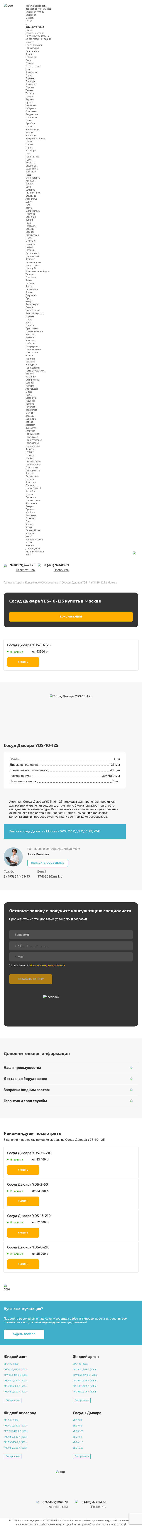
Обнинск (30, 485)
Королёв (30, 316)
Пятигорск (31, 407)
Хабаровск (31, 108)
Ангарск (30, 301)
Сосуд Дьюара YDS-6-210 (28, 1247)
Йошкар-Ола (32, 268)
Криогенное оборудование (41, 582)
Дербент (29, 452)
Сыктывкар (31, 277)
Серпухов (30, 431)
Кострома (30, 259)
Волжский (31, 217)
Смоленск (30, 214)
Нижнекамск (32, 289)
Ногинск (30, 545)
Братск (29, 292)
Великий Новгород (35, 313)
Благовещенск (33, 304)
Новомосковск (33, 434)
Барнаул (30, 99)
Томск (28, 120)
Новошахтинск (33, 500)
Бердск (29, 542)
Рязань (29, 132)
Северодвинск (33, 346)
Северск (29, 506)
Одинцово (31, 419)
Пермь (29, 75)
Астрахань (31, 135)
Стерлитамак (32, 253)
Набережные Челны (35, 138)
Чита (28, 205)
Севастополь (32, 168)
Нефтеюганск (32, 443)
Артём (29, 527)
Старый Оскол (33, 310)
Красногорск (32, 410)
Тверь (28, 175)
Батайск (29, 458)
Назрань (30, 479)
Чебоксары (31, 150)
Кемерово (30, 126)
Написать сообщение (48, 862)
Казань (29, 54)
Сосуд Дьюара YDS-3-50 (27, 1184)
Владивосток (32, 114)
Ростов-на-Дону (33, 66)
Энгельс (29, 307)
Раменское (31, 497)
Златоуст (30, 373)
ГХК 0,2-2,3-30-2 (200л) (15, 1369)
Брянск (29, 183)
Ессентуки (30, 518)
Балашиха (31, 171)
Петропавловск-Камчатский (33, 351)
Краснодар (31, 84)
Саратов (30, 87)
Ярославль (31, 111)
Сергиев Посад (33, 530)
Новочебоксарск (34, 440)
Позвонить (61, 570)
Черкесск (30, 455)
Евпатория (31, 515)
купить (23, 662)
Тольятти (30, 93)
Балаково (30, 334)
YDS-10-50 (78, 1448)
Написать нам (25, 570)
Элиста (29, 536)
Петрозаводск (32, 256)
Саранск (30, 232)
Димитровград (33, 470)
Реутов (29, 554)
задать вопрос (24, 1334)
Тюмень (29, 90)
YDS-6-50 (77, 1437)
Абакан (29, 355)
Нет (30, 21)
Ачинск (29, 524)
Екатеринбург (32, 51)
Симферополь (33, 211)
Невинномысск (33, 464)
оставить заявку (31, 979)
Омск (28, 60)
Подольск (30, 244)
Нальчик (30, 283)
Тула (28, 153)
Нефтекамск (32, 437)
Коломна (30, 416)
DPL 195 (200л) (11, 1364)
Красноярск (31, 72)
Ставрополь (32, 165)
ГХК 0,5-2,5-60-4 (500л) (15, 1381)
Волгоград (31, 81)
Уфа (28, 69)
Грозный (30, 250)
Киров (29, 147)
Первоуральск (33, 446)
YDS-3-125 (78, 1431)
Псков (29, 319)
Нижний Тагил (33, 192)
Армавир (30, 340)
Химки (29, 280)
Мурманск (31, 241)
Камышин (31, 482)
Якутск (29, 238)
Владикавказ (32, 235)
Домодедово (32, 467)
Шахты (29, 286)
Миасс (29, 392)
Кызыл (29, 473)
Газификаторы (13, 582)
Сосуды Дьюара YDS (74, 582)
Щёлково (30, 449)
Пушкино (30, 509)
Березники (31, 398)
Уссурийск (31, 376)
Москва (41, 12)
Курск (28, 159)
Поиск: (29, 30)
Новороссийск (33, 265)
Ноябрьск (30, 512)
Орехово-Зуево (33, 461)
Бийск (29, 322)
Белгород (30, 190)
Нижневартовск (33, 262)
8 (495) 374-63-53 (17, 876)
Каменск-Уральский (35, 370)
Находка (30, 385)
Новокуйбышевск (34, 539)
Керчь (29, 394)
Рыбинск (30, 337)
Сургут (29, 202)
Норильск (30, 358)
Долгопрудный (33, 548)
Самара (29, 63)
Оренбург (30, 123)
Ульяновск (31, 105)
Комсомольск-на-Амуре (37, 271)
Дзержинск (31, 295)
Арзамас (30, 533)
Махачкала (31, 117)
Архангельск (32, 199)
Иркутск (30, 102)
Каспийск (30, 491)
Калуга (29, 208)
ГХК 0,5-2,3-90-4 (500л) (15, 1392)
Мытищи (30, 325)
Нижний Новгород (35, 551)
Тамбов (29, 247)
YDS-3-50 (77, 1426)
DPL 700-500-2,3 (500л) (15, 1386)
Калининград (32, 156)
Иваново (30, 180)
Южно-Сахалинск (34, 331)
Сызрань (30, 361)
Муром (29, 494)
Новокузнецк (32, 129)
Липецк (29, 144)
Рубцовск (30, 401)
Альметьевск (32, 389)
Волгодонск (31, 364)
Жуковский (31, 503)
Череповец (31, 226)
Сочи (28, 187)
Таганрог (30, 274)
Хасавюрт (30, 425)
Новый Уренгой (33, 488)
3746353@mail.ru (49, 876)
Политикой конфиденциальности (47, 965)
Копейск (30, 404)
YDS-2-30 (77, 1420)
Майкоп (29, 413)
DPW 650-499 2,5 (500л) (16, 1375)
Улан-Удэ (30, 162)
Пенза (29, 141)
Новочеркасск (32, 368)
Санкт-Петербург (34, 45)
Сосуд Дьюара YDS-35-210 (29, 1153)
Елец (28, 521)
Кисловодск (31, 428)
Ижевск (29, 96)
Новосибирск (32, 48)
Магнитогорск (33, 178)
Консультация (71, 616)
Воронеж (30, 78)
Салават (30, 382)
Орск (28, 298)
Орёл (28, 223)
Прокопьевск (32, 328)
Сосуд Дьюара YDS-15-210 (29, 1216)
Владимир (31, 196)
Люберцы (30, 343)
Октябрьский (32, 476)
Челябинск (31, 57)
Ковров (29, 422)
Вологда (30, 229)
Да (27, 21)
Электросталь (32, 380)
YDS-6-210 (78, 1442)
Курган (29, 220)
